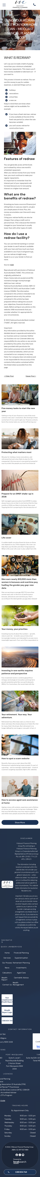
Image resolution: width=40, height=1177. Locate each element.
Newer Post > (31, 376)
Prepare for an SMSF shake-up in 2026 (17, 495)
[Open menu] (4, 4)
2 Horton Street (14, 1063)
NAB (12, 265)
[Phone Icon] (34, 5)
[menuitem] (7, 952)
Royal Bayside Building (14, 1060)
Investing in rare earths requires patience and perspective (17, 672)
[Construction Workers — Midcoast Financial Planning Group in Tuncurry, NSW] (20, 565)
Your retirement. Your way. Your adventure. (17, 716)
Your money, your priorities (15, 629)
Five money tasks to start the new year (18, 410)
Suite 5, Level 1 (14, 1058)
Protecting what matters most (16, 452)
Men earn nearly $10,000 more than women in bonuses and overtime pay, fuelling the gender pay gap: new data (20, 583)
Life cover (6, 537)
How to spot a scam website (15, 758)
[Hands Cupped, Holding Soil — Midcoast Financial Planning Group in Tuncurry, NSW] (20, 615)
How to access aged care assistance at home (20, 801)
